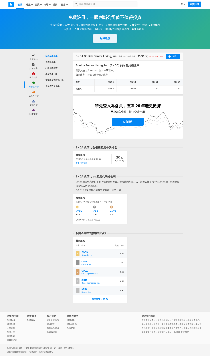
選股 (28, 4)
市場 (46, 4)
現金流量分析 (51, 74)
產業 (37, 4)
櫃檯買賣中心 (194, 320)
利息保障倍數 (51, 68)
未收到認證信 (53, 320)
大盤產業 (11, 328)
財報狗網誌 (12, 340)
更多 (63, 4)
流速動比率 (50, 62)
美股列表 (11, 336)
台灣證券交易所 (179, 320)
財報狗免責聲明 (181, 332)
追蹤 (174, 56)
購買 (55, 4)
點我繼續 (105, 38)
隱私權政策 (72, 324)
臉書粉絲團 (52, 332)
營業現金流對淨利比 (54, 80)
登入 (183, 4)
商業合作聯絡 (53, 328)
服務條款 (71, 320)
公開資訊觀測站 (163, 320)
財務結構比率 (51, 56)
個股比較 (11, 332)
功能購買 (31, 320)
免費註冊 (194, 4)
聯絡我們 (51, 324)
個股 (20, 4)
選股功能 (11, 324)
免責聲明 (71, 328)
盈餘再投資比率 (52, 86)
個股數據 (11, 320)
